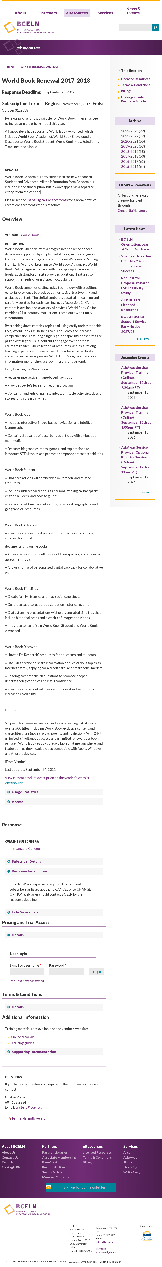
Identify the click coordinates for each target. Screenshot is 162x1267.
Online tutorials (22, 1037)
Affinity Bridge (89, 1261)
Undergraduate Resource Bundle (133, 99)
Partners (49, 13)
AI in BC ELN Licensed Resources (130, 305)
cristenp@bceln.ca (28, 1107)
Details (18, 935)
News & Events (133, 10)
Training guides (22, 1043)
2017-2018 (129, 156)
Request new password (27, 981)
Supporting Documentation (34, 1052)
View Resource (14, 783)
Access (17, 802)
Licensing (130, 1167)
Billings (126, 91)
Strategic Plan (12, 1167)
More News (142, 339)
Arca (126, 1152)
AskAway (130, 1157)
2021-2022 (129, 136)
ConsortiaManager (132, 210)
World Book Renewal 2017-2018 (39, 66)
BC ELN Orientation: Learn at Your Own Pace (135, 244)
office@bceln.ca (104, 1242)
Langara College (28, 848)
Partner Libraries (55, 1152)
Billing (87, 1162)
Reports (8, 1162)
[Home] (29, 28)
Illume (127, 1162)
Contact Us (10, 1157)
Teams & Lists (52, 1172)
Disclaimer (115, 1261)
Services (105, 13)
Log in (103, 1261)
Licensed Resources (135, 79)
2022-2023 (129, 131)
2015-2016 (129, 166)
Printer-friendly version (29, 1118)
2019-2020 (129, 146)
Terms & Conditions (135, 85)
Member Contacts (55, 1177)
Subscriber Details (26, 861)
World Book (30, 235)
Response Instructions (29, 871)
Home (11, 66)
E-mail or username (25, 965)
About (20, 13)
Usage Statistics (25, 792)
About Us (9, 1152)
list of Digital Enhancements (47, 200)
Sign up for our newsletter (84, 1187)
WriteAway (131, 1172)
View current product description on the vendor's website (47, 778)
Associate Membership (59, 1157)
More (145, 492)
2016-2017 (129, 161)
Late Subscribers (25, 912)
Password (57, 965)
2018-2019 (129, 151)
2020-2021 (129, 141)
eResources (77, 13)
